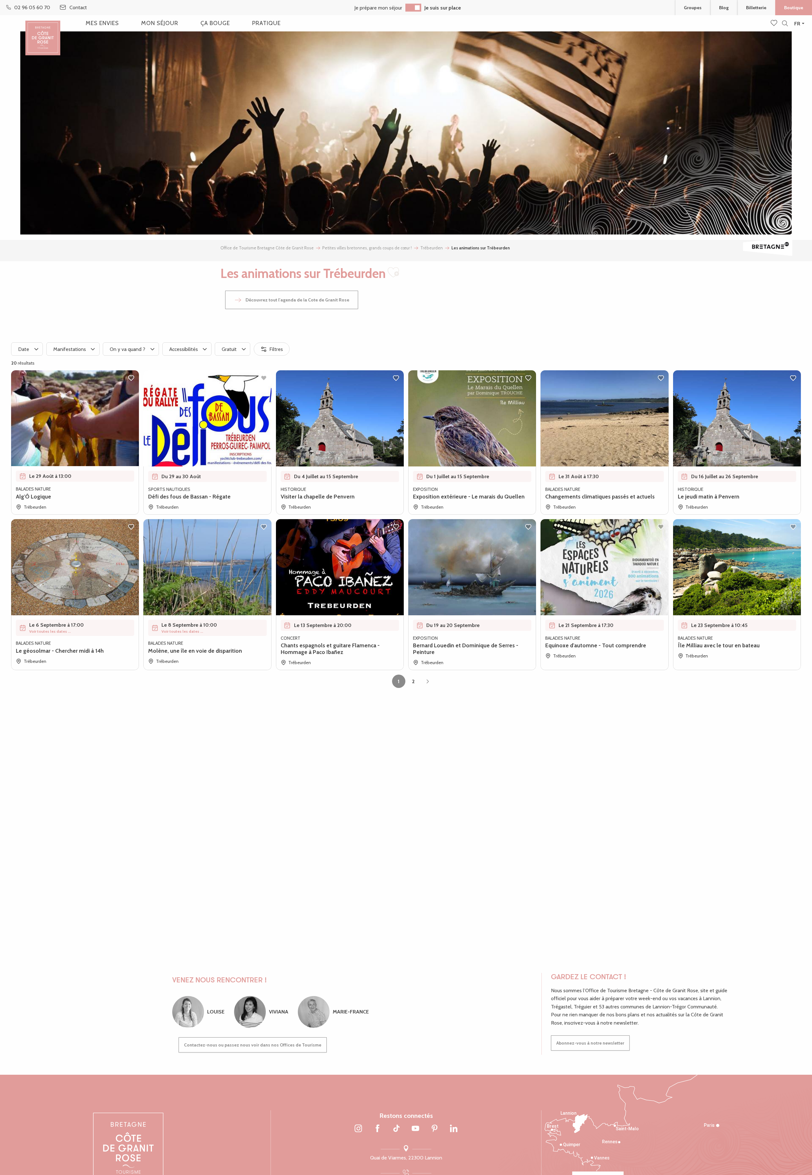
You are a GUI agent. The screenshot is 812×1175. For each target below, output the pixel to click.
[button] (785, 24)
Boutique (793, 7)
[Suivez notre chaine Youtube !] (415, 1129)
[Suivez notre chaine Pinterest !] (434, 1129)
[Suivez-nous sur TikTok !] (396, 1129)
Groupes (693, 7)
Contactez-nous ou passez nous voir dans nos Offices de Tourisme (252, 1045)
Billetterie (756, 7)
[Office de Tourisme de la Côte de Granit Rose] (42, 32)
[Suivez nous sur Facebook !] (377, 1129)
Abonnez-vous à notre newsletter (590, 1043)
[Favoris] (774, 23)
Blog (724, 7)
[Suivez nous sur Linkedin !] (453, 1129)
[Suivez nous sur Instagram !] (358, 1129)
